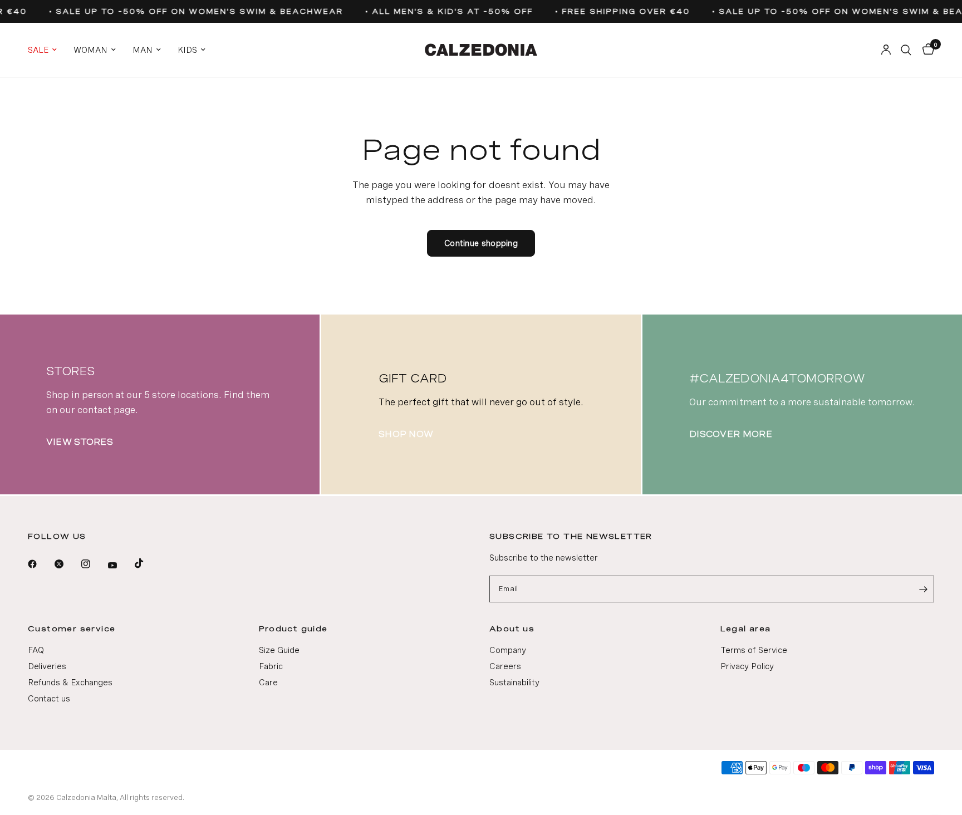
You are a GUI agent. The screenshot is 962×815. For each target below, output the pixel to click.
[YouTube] (120, 565)
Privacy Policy (747, 666)
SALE (38, 50)
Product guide (293, 628)
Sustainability (514, 682)
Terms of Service (753, 650)
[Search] (906, 50)
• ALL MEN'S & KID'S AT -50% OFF (445, 11)
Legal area (745, 628)
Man (142, 50)
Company (507, 650)
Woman (90, 50)
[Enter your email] (923, 589)
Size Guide (279, 650)
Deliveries (47, 666)
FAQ (36, 650)
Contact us (49, 699)
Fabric (271, 666)
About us (511, 628)
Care (268, 682)
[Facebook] (40, 564)
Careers (505, 666)
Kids (187, 50)
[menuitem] (46, 50)
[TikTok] (147, 563)
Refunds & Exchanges (70, 682)
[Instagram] (93, 564)
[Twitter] (67, 564)
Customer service (71, 628)
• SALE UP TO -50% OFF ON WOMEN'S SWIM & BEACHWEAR (192, 11)
